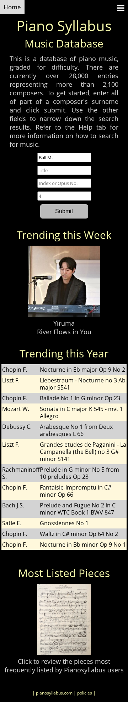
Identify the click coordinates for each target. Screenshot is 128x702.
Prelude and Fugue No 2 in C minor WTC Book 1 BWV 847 (78, 508)
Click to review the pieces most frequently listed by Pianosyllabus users (64, 665)
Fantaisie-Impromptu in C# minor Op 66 (75, 490)
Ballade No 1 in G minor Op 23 (80, 398)
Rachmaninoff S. (21, 473)
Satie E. (11, 523)
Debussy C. (17, 427)
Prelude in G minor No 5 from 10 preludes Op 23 (79, 473)
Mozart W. (15, 409)
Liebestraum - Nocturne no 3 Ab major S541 (83, 383)
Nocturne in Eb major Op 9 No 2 (82, 369)
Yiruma (64, 323)
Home (12, 7)
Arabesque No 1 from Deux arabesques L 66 (76, 430)
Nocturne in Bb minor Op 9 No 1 (83, 544)
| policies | (85, 693)
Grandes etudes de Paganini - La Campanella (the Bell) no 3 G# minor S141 (83, 452)
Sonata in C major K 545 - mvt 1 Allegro (81, 412)
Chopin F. (14, 369)
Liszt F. (11, 380)
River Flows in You (64, 331)
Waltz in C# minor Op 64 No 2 (79, 534)
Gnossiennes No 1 (64, 523)
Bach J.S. (13, 505)
